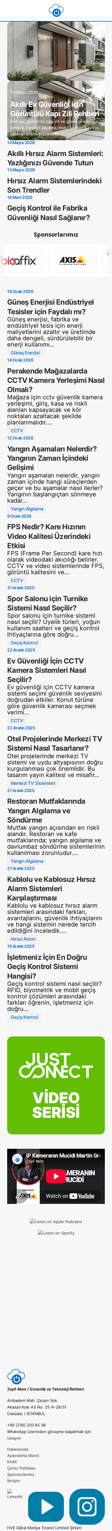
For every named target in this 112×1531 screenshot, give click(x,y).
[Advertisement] (56, 1311)
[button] (9, 10)
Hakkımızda (17, 1449)
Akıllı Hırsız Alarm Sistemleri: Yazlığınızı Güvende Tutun (55, 158)
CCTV (17, 430)
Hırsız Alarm (23, 939)
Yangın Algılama (27, 509)
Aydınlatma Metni (23, 1455)
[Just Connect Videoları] (56, 1085)
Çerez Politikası (21, 1468)
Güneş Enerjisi (25, 353)
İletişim (13, 1480)
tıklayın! (14, 1438)
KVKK (12, 1461)
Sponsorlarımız (20, 1474)
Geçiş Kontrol (24, 643)
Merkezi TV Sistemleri (33, 783)
